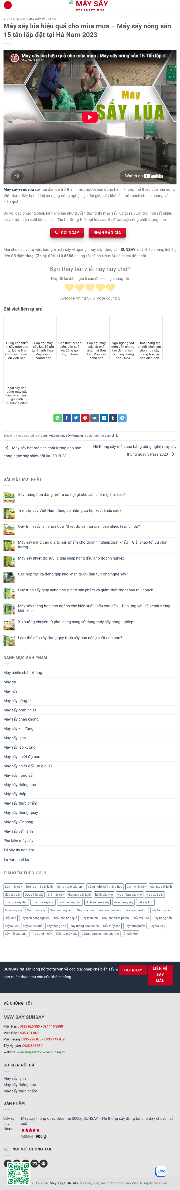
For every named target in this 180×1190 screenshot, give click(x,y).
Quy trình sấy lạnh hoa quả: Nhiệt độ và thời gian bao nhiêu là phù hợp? (79, 526)
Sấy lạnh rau (90, 918)
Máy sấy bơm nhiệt (20, 710)
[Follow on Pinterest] (43, 1164)
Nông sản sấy (36, 910)
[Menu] (8, 5)
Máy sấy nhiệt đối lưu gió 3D (28, 766)
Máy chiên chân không (23, 672)
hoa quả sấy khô (43, 902)
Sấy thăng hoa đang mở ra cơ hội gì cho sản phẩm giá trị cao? (72, 494)
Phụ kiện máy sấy (18, 840)
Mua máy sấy (13, 910)
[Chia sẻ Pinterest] (85, 418)
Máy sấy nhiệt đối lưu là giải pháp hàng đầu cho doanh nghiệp (71, 558)
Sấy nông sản (163, 918)
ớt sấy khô (131, 933)
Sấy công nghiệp (61, 910)
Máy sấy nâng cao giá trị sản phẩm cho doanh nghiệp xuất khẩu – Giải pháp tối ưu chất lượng (93, 544)
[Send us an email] (34, 1164)
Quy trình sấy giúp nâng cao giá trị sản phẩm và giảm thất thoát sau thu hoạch (85, 590)
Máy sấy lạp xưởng (20, 747)
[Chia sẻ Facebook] (67, 418)
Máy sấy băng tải (18, 700)
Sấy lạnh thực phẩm (115, 918)
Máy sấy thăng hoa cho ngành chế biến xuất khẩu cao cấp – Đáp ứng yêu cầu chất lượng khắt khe (94, 608)
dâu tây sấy (12, 894)
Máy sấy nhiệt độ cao (22, 756)
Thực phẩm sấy (41, 933)
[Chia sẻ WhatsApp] (57, 418)
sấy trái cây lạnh (15, 933)
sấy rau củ (12, 926)
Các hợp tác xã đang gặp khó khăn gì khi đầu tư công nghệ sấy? (73, 574)
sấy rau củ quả (32, 926)
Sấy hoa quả (85, 910)
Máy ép (10, 682)
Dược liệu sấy (34, 894)
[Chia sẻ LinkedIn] (104, 418)
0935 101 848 (28, 1033)
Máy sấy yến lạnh (18, 831)
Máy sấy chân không (21, 719)
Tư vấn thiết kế (16, 859)
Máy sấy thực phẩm (20, 803)
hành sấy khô (104, 894)
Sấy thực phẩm (135, 926)
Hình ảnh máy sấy (97, 902)
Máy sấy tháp (15, 793)
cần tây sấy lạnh (161, 886)
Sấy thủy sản (111, 926)
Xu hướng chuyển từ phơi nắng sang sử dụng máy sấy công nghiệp (75, 621)
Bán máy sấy (13, 886)
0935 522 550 (32, 1046)
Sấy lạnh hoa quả (65, 918)
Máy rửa (11, 691)
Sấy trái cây (157, 926)
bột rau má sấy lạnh (39, 886)
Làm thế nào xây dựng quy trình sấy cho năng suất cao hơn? (70, 637)
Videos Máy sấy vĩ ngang (36, 19)
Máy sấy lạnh (15, 738)
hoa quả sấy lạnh (70, 902)
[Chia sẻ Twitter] (76, 418)
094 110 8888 (53, 1026)
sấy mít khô (141, 918)
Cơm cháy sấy (136, 886)
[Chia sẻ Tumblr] (113, 418)
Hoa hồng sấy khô (129, 894)
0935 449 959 (54, 1039)
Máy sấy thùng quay (21, 812)
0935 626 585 (30, 1026)
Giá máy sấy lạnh (79, 894)
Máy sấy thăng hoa (20, 784)
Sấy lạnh (10, 918)
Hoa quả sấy (154, 894)
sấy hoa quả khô (136, 910)
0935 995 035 (31, 1039)
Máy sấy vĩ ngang (18, 822)
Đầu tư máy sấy (66, 933)
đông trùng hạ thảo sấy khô (100, 933)
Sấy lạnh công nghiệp (35, 918)
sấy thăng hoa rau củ (85, 926)
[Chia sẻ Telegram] (122, 418)
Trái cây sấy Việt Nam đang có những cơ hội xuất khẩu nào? (69, 510)
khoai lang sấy (123, 902)
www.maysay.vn (29, 1052)
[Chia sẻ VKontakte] (94, 418)
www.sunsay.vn (54, 1052)
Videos (9, 19)
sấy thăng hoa (56, 926)
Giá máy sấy (56, 894)
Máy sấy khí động (19, 728)
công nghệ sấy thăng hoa (105, 886)
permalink (111, 435)
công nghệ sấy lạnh (70, 886)
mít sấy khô (145, 902)
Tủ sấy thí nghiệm (19, 850)
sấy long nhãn (161, 910)
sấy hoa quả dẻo (109, 910)
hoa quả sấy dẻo (16, 902)
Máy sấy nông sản (19, 775)
